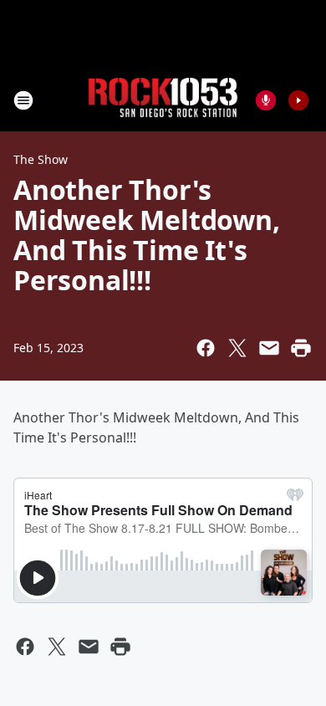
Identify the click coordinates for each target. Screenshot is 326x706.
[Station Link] (163, 100)
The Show (40, 159)
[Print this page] (301, 348)
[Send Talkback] (266, 100)
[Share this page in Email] (269, 348)
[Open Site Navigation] (23, 100)
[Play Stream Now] (298, 100)
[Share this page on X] (237, 348)
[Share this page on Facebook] (205, 348)
